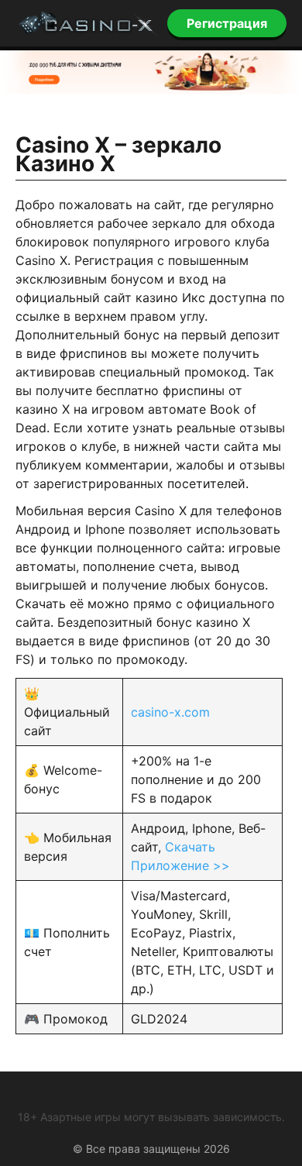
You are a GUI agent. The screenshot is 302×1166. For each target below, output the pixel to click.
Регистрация (227, 23)
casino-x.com (170, 712)
